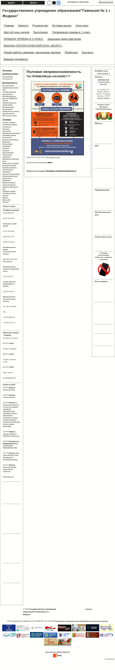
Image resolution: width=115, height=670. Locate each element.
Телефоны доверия (8, 191)
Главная (6, 119)
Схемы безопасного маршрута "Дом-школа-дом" (10, 187)
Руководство (6, 127)
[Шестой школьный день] (104, 233)
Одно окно (5, 129)
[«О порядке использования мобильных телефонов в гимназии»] (104, 278)
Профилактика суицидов (10, 111)
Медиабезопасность (9, 96)
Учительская (6, 131)
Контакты (5, 202)
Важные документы (9, 182)
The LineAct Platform (110, 658)
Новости (5, 198)
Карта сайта (6, 200)
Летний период (7, 109)
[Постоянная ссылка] (53, 157)
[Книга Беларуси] (92, 637)
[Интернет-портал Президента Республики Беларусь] (104, 120)
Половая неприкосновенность (54, 72)
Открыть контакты (103, 98)
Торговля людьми (8, 113)
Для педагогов (7, 79)
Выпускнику (6, 142)
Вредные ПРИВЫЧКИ (9, 98)
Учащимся (5, 148)
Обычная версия (106, 2)
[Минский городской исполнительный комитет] (64, 637)
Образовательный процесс (11, 133)
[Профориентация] (104, 208)
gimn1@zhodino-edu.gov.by (104, 83)
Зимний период (7, 105)
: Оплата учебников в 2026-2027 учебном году (11, 434)
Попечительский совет (10, 176)
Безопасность (9, 83)
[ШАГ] (104, 166)
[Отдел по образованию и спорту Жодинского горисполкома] (9, 637)
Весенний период (8, 107)
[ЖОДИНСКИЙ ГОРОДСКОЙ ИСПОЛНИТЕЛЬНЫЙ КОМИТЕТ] (23, 637)
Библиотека (6, 180)
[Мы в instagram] (104, 300)
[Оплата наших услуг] (104, 249)
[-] (50, 631)
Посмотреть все (8, 477)
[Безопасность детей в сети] (23, 631)
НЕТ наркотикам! (8, 85)
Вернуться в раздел (51, 171)
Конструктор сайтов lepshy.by (57, 652)
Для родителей (7, 76)
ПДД (3, 90)
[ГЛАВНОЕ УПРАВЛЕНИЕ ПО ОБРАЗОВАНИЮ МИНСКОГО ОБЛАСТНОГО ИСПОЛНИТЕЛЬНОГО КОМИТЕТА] (50, 637)
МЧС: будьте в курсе (9, 115)
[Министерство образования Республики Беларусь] (36, 637)
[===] (36, 631)
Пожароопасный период (10, 87)
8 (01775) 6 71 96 (103, 80)
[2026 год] (104, 142)
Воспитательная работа (10, 139)
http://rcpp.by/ (7, 261)
